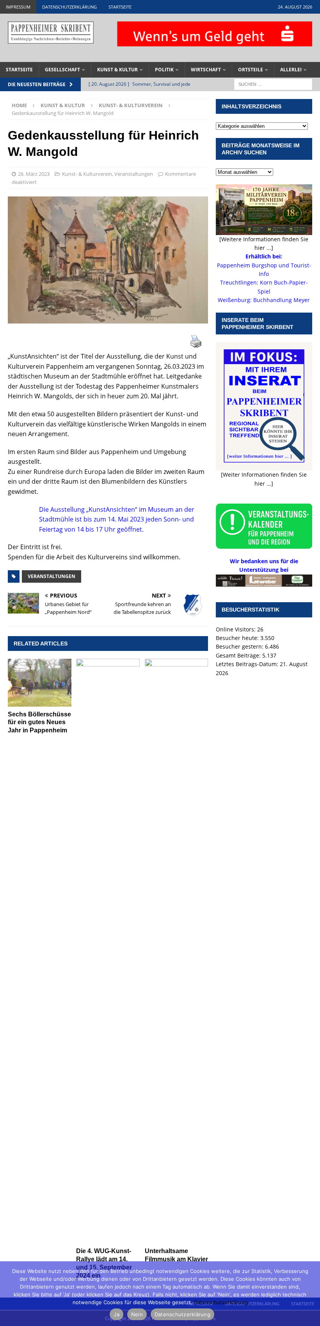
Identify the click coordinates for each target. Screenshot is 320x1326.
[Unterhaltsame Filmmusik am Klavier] (176, 951)
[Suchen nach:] (273, 83)
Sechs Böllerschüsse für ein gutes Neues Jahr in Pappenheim (39, 722)
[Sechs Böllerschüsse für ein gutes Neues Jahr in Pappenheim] (39, 682)
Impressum (18, 7)
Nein (137, 1314)
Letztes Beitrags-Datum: (248, 664)
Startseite (120, 7)
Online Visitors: (236, 629)
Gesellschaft (62, 69)
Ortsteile (250, 69)
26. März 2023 (34, 173)
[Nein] (310, 1294)
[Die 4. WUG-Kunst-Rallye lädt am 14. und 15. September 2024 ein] (108, 951)
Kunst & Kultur (117, 69)
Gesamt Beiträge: (239, 655)
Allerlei (291, 69)
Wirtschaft (206, 69)
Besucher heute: (238, 638)
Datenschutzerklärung (69, 7)
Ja (116, 1314)
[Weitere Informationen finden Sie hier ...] (263, 243)
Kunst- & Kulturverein (87, 173)
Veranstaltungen (133, 173)
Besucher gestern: (240, 646)
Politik (164, 69)
